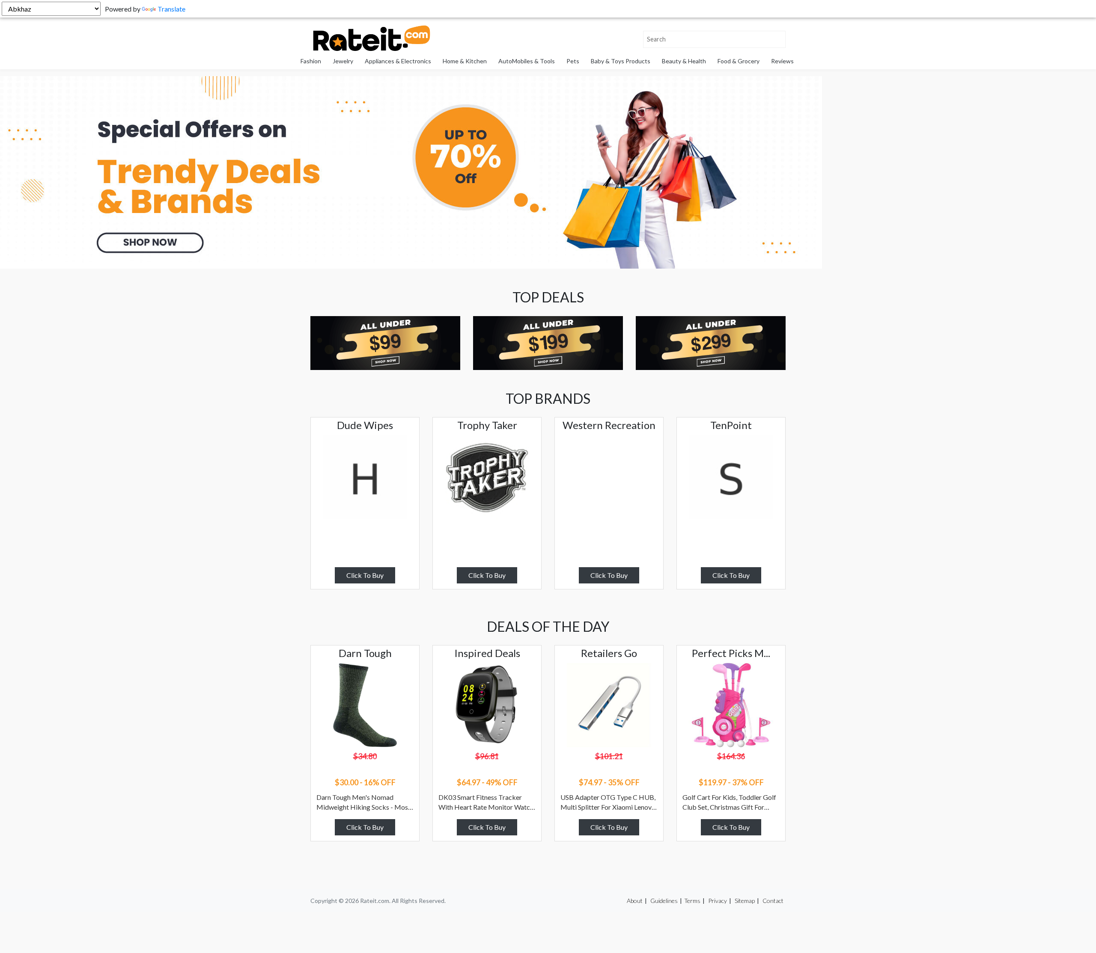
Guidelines (664, 900)
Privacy (717, 900)
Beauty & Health (684, 61)
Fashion (311, 61)
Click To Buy (365, 575)
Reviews (782, 61)
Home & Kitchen (465, 61)
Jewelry (343, 61)
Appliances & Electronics (398, 61)
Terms (692, 900)
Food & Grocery (738, 61)
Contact (772, 900)
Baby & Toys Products (620, 61)
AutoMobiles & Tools (526, 61)
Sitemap (745, 900)
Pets (572, 61)
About (635, 900)
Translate (171, 9)
